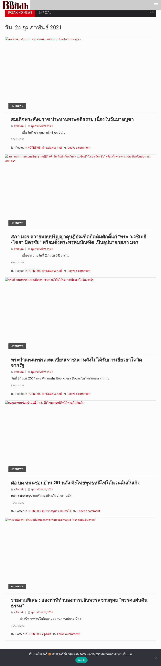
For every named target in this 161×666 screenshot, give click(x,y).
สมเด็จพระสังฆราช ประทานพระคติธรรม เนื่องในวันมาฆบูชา (72, 119)
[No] (156, 658)
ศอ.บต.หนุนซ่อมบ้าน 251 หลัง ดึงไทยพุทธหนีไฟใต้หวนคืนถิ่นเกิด (76, 483)
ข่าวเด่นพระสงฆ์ (52, 147)
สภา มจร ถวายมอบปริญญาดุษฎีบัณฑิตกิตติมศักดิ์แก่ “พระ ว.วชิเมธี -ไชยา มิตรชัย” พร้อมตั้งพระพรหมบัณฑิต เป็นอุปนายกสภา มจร (78, 239)
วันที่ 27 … (44, 12)
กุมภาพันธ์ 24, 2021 (42, 126)
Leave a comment (79, 147)
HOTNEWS (17, 105)
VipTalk (46, 634)
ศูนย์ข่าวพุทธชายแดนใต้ (56, 511)
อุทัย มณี (19, 126)
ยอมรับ (81, 660)
